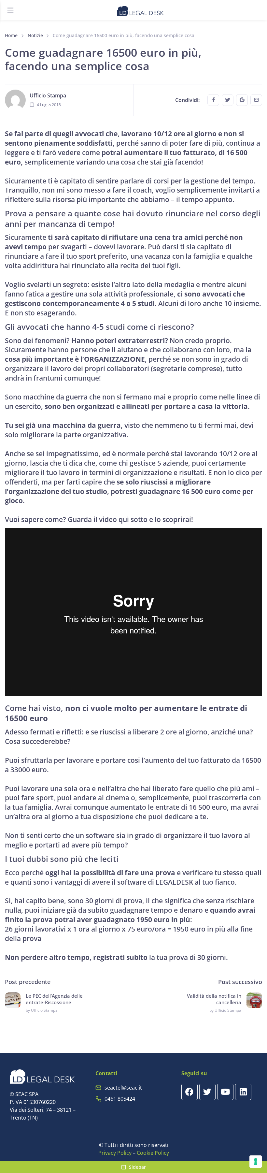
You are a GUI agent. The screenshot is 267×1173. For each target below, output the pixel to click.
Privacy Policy (115, 1152)
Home (11, 35)
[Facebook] (189, 1092)
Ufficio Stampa (48, 95)
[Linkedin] (243, 1092)
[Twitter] (207, 1092)
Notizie (35, 35)
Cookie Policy (153, 1152)
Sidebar (137, 1167)
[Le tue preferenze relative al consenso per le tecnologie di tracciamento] (255, 1161)
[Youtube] (225, 1092)
